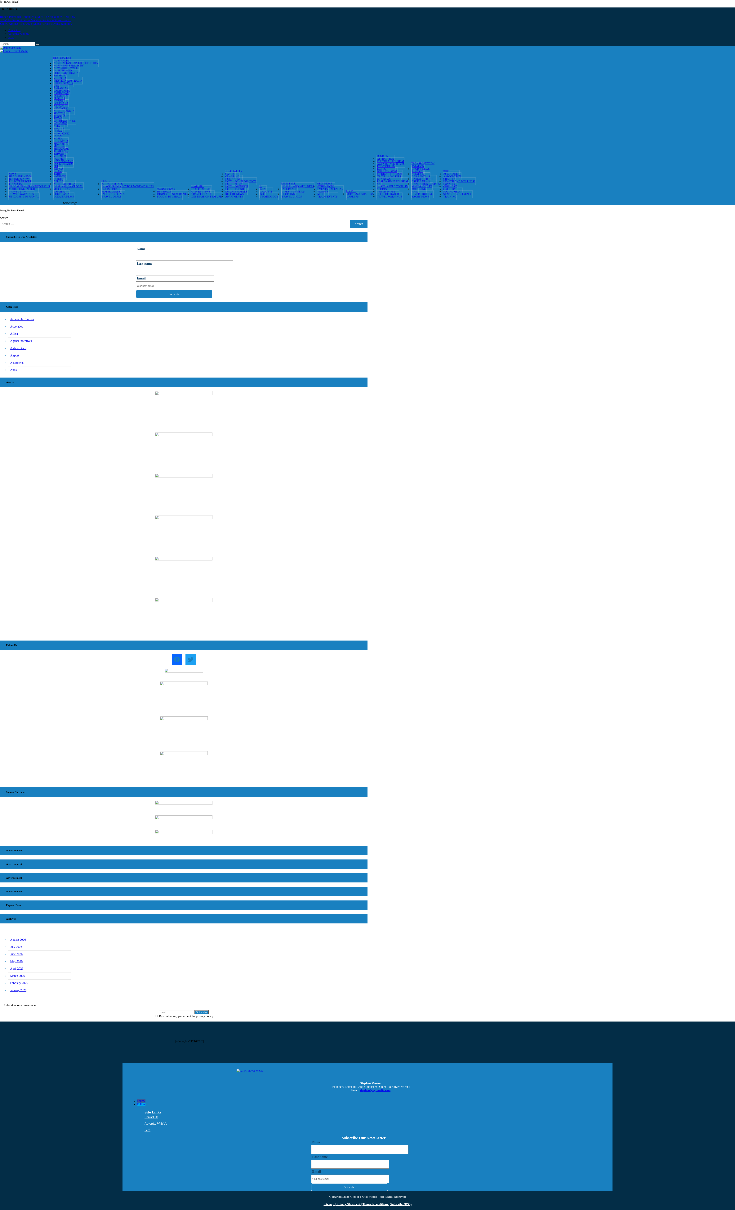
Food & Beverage (169, 196)
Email (141, 278)
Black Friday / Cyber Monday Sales (128, 186)
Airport (14, 355)
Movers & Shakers (360, 194)
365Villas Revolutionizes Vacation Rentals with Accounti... (35, 20)
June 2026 (16, 954)
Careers (353, 196)
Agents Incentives (21, 340)
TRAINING (449, 196)
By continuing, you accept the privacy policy (185, 1016)
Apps (13, 369)
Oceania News (64, 196)
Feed (11, 37)
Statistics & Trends (457, 194)
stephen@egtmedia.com (375, 1090)
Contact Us (151, 1117)
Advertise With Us (156, 1123)
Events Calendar (330, 189)
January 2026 (18, 990)
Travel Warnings (389, 196)
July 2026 (16, 946)
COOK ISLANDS (63, 163)
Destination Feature (206, 196)
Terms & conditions (376, 1204)
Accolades (16, 326)
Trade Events (327, 196)
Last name (144, 263)
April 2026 (16, 968)
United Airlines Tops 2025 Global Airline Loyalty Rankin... (36, 23)
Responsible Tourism (392, 181)
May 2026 (16, 961)
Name (141, 249)
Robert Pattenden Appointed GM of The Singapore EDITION (37, 16)
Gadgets (266, 191)
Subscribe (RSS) (401, 1204)
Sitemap (329, 1204)
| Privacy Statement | (348, 1204)
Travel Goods (292, 196)
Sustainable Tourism (392, 186)
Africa (14, 333)
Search (4, 218)
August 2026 (18, 939)
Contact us (14, 30)
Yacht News (420, 196)
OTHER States (63, 83)
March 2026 (17, 975)
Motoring (419, 189)
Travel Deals (112, 196)
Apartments (234, 196)
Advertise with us (18, 33)
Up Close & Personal (24, 196)
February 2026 (19, 983)
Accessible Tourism (22, 319)
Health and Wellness (298, 186)
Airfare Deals (18, 348)
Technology (269, 196)
